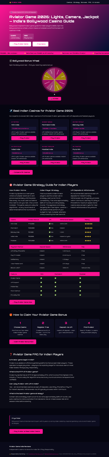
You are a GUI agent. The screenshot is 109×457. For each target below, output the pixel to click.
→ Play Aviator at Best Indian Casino (26, 431)
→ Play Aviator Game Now (22, 302)
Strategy (76, 2)
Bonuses (84, 2)
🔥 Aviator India (15, 2)
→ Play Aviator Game (20, 44)
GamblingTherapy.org (36, 454)
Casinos (69, 2)
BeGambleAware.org (51, 454)
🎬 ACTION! (54, 98)
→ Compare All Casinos (21, 172)
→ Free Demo (40, 44)
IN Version (96, 2)
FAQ (89, 2)
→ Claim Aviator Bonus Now (22, 342)
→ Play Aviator (24, 138)
